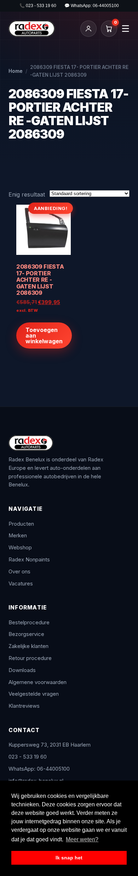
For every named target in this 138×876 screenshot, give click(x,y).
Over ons (19, 571)
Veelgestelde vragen (33, 694)
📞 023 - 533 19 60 (37, 5)
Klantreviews (24, 706)
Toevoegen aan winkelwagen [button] (44, 335)
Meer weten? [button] (82, 839)
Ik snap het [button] (69, 857)
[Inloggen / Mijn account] (88, 29)
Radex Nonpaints (29, 559)
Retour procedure (30, 658)
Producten (21, 524)
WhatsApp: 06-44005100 (39, 769)
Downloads (22, 670)
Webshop (20, 547)
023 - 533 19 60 (27, 757)
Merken (17, 535)
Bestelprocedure (29, 622)
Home (15, 71)
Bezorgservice (26, 634)
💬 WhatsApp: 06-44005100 (91, 5)
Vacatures (20, 583)
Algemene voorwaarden (37, 682)
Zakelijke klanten (28, 646)
